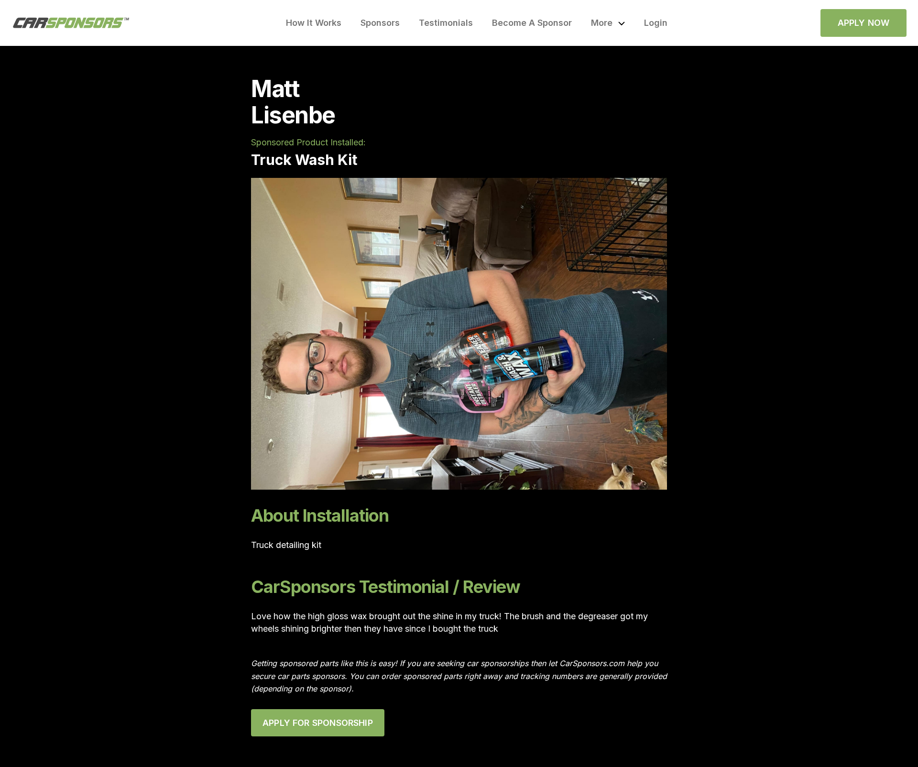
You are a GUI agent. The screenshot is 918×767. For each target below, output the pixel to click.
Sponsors (380, 23)
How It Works (313, 23)
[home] (71, 23)
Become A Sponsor (532, 23)
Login (655, 23)
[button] (607, 23)
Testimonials (446, 23)
